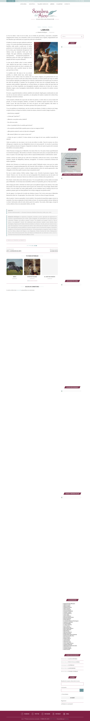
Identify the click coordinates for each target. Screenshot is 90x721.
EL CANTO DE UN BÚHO (32, 276)
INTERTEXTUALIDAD (14, 276)
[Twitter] (77, 1)
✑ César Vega (65, 614)
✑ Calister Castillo (66, 612)
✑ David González (66, 616)
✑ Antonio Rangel (66, 609)
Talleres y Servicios (42, 4)
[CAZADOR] (50, 267)
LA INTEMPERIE (71, 668)
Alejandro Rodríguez (42, 32)
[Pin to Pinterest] (32, 245)
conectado (19, 290)
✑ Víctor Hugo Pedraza (67, 643)
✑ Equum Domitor (66, 618)
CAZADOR (49, 276)
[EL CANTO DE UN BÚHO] (32, 267)
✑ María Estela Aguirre (67, 628)
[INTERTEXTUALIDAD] (14, 267)
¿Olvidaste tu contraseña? (67, 704)
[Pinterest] (81, 1)
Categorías (23, 4)
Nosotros (32, 4)
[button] (16, 1)
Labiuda (9, 240)
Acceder (72, 697)
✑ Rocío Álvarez (65, 637)
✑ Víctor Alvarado (66, 642)
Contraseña (63, 687)
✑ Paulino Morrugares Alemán (69, 634)
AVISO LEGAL (53, 719)
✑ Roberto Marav (66, 638)
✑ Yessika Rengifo (66, 648)
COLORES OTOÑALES (73, 671)
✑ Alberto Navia (65, 606)
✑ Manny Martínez (66, 627)
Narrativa (22, 240)
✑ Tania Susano (65, 639)
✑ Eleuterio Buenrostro (67, 617)
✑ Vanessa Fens (65, 640)
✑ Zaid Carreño (65, 649)
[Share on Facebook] (29, 245)
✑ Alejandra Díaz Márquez (68, 603)
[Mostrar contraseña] (82, 690)
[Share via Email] (36, 245)
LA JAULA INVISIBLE (72, 659)
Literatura (15, 240)
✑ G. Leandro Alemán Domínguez (70, 620)
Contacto (67, 4)
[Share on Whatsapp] (33, 245)
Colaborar (59, 4)
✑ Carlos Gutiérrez (66, 613)
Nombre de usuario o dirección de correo (70, 681)
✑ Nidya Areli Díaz (66, 633)
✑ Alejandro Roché (66, 607)
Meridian (67, 719)
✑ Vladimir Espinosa (66, 644)
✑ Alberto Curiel (65, 604)
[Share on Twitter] (30, 245)
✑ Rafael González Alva (67, 635)
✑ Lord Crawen (65, 625)
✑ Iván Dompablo (66, 623)
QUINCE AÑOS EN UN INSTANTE (25, 1)
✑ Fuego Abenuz (65, 619)
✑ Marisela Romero (66, 632)
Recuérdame (65, 694)
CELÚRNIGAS (71, 665)
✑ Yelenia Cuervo (66, 646)
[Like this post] (28, 245)
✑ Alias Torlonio (65, 608)
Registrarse (63, 701)
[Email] (83, 1)
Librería (52, 4)
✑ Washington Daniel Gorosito (69, 645)
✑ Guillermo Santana (67, 622)
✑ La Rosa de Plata (66, 624)
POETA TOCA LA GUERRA (74, 662)
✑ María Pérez (65, 630)
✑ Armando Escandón (67, 611)
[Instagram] (79, 1)
